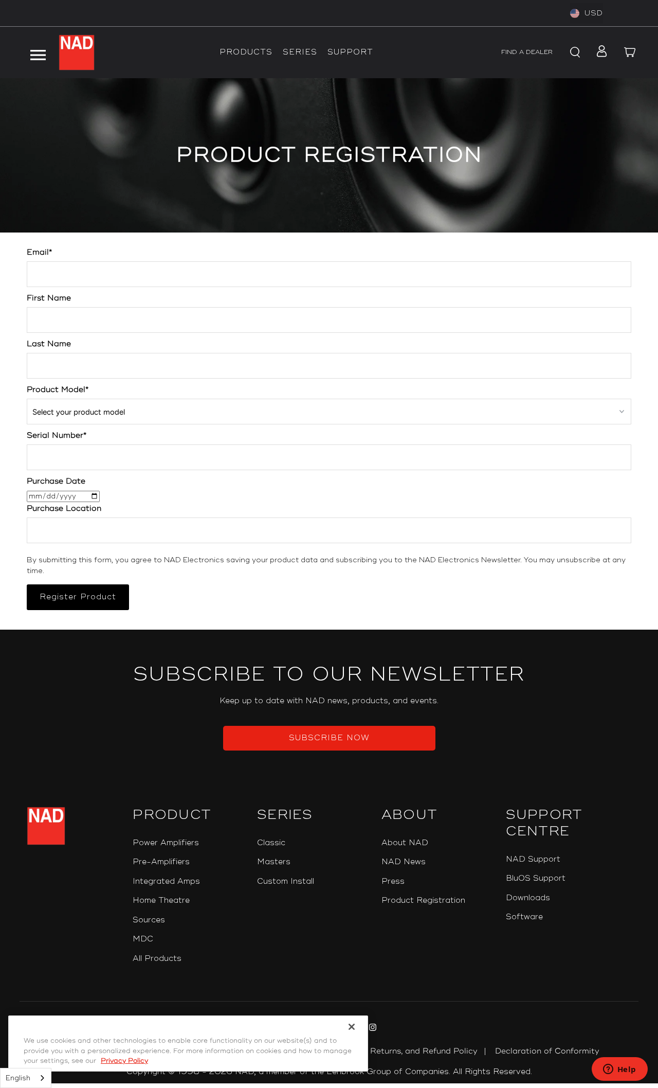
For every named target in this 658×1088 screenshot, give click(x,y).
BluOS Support (535, 878)
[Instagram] (371, 1029)
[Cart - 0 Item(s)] (630, 52)
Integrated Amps (166, 881)
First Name (49, 298)
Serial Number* (56, 435)
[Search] (573, 52)
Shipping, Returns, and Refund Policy (405, 1051)
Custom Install (285, 881)
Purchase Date (56, 481)
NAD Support (533, 859)
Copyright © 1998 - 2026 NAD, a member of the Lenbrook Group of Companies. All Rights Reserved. (329, 1072)
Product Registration (423, 900)
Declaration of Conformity (547, 1051)
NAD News (403, 862)
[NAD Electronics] (77, 52)
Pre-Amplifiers (161, 862)
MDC (143, 939)
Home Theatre (161, 900)
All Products (157, 959)
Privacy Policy (124, 1061)
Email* (39, 252)
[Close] (351, 1026)
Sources (149, 920)
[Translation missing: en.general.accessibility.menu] (37, 52)
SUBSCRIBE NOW (329, 738)
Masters (273, 862)
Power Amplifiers (166, 843)
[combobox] (25, 1078)
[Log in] (598, 52)
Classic (271, 843)
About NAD (404, 843)
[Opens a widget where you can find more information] (619, 1070)
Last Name (49, 344)
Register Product (78, 597)
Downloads (528, 898)
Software (524, 917)
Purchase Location (64, 508)
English (18, 1078)
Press (393, 881)
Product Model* (57, 390)
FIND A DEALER (527, 52)
